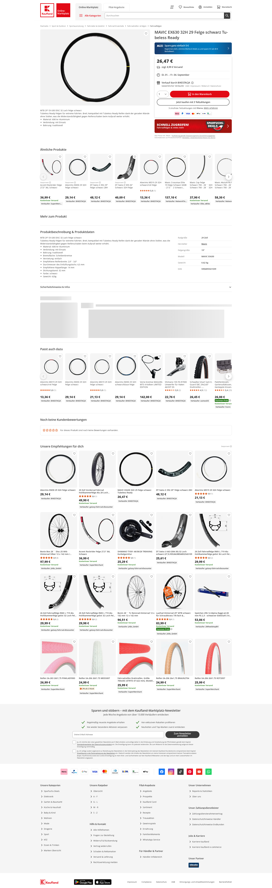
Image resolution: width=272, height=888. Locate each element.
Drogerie (48, 829)
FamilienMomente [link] (151, 834)
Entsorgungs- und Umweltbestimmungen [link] (197, 882)
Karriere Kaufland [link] (200, 841)
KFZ (45, 839)
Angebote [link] (147, 791)
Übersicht (98, 791)
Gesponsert (44, 182)
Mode (46, 823)
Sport (46, 834)
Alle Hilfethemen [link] (101, 829)
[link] (116, 7)
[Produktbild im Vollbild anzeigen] (95, 67)
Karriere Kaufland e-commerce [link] (206, 847)
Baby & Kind (50, 812)
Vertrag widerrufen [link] (102, 846)
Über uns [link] (196, 796)
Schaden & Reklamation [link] (104, 851)
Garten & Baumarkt (53, 802)
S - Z (95, 812)
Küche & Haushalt (52, 807)
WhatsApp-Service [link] (151, 839)
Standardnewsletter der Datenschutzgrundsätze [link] (94, 744)
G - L (95, 802)
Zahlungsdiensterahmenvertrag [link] (207, 813)
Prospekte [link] (147, 796)
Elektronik (48, 796)
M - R (95, 807)
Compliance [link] (146, 882)
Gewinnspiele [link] (149, 823)
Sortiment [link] (147, 807)
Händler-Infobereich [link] (152, 856)
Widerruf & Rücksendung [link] (105, 840)
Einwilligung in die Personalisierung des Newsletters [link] (96, 753)
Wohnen (48, 818)
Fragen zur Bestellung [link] (103, 835)
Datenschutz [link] (161, 882)
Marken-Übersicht (52, 850)
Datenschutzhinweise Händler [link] (206, 819)
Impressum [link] (132, 882)
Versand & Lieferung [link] (103, 856)
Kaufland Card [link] (149, 802)
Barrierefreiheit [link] (225, 882)
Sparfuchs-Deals (52, 791)
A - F (95, 796)
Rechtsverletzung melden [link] (105, 862)
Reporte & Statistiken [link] (202, 791)
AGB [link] (173, 882)
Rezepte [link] (146, 812)
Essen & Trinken (51, 845)
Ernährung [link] (148, 829)
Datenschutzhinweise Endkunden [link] (208, 824)
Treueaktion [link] (148, 818)
